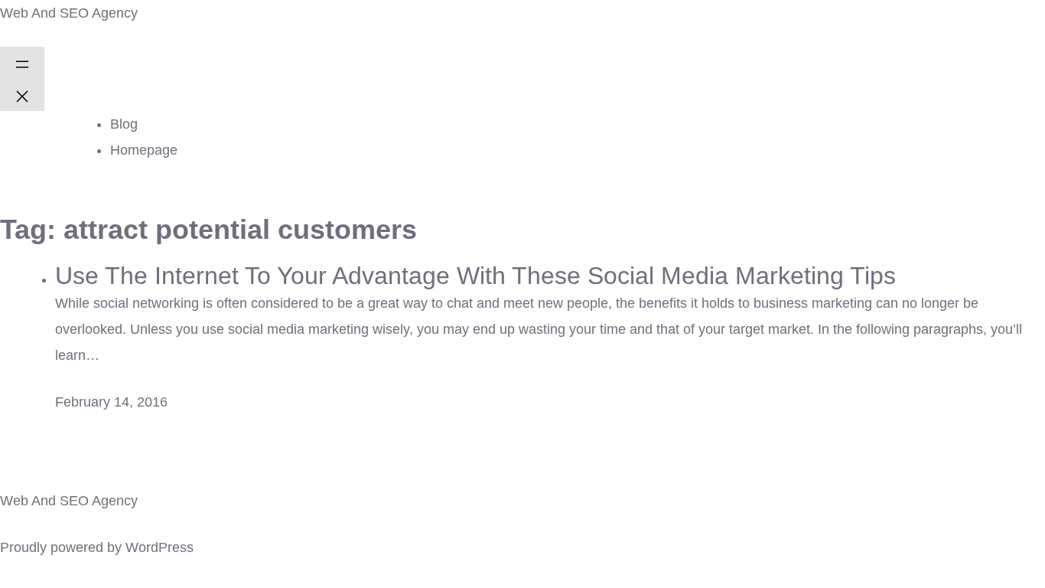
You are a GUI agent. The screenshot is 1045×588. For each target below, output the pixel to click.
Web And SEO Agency (69, 13)
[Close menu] (22, 95)
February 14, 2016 (111, 402)
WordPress (159, 547)
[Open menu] (22, 63)
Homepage (143, 150)
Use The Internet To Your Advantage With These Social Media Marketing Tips (475, 275)
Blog (124, 124)
